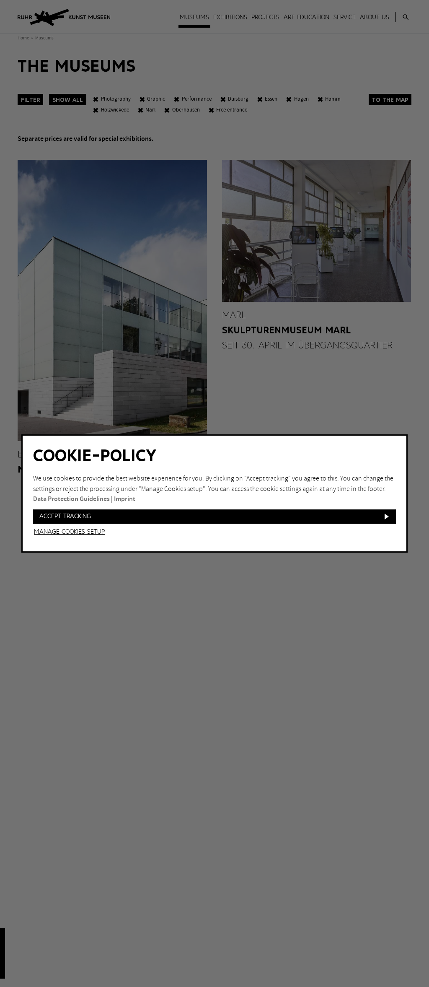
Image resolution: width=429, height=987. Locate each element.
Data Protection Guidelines (71, 499)
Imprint (124, 499)
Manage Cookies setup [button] (69, 532)
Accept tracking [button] (65, 516)
